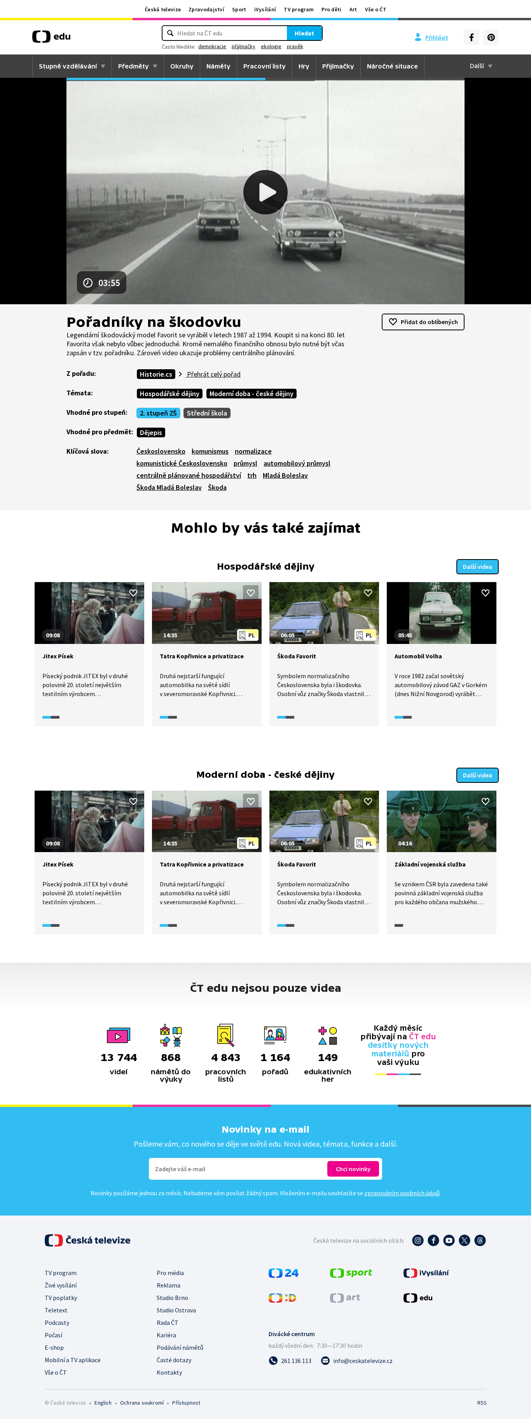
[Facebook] (471, 37)
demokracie (212, 46)
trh (252, 475)
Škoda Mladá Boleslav (169, 487)
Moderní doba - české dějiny (251, 393)
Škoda (217, 487)
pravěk (295, 46)
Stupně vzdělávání (68, 66)
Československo (160, 451)
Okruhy (182, 66)
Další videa (477, 566)
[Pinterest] (491, 37)
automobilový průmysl (297, 463)
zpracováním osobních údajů (402, 1193)
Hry (304, 66)
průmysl (245, 463)
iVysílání (265, 9)
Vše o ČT (375, 9)
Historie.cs (156, 374)
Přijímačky (338, 66)
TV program (299, 9)
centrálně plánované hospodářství (188, 475)
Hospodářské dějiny (169, 393)
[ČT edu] (51, 39)
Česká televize (163, 9)
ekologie (271, 46)
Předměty (133, 66)
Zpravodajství (206, 9)
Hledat (304, 33)
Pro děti (331, 9)
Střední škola (207, 413)
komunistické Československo (181, 463)
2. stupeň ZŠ (158, 413)
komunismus (210, 451)
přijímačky (243, 46)
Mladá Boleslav (285, 475)
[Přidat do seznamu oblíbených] (133, 593)
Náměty (218, 66)
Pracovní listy (264, 66)
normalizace (253, 451)
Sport (239, 9)
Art (353, 9)
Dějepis (151, 432)
